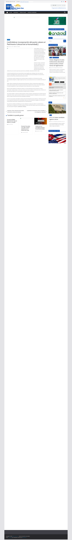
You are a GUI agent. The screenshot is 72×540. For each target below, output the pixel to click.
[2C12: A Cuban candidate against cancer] (57, 109)
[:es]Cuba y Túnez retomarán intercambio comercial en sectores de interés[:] (15, 111)
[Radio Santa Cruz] (7, 12)
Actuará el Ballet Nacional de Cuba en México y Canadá (12, 121)
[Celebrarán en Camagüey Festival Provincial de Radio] (40, 118)
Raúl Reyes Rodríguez (59, 67)
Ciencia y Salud (23, 12)
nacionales (16, 12)
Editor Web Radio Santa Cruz (60, 121)
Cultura (8, 39)
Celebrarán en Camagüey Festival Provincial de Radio (40, 127)
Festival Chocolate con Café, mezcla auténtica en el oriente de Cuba (25, 128)
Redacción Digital (17, 46)
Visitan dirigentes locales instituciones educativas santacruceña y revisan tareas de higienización (56, 62)
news (50, 115)
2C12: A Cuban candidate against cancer (56, 118)
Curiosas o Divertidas (32, 12)
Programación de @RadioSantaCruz (59, 8)
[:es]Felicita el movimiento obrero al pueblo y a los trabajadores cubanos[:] (36, 111)
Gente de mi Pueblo (55, 57)
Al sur (10, 12)
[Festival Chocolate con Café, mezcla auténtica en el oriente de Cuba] (26, 118)
